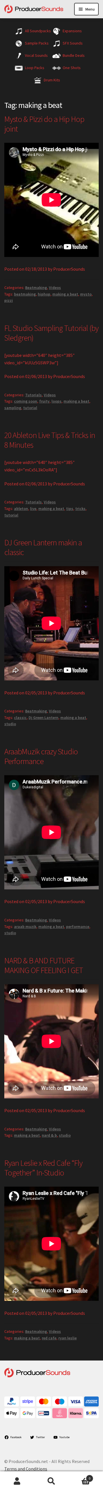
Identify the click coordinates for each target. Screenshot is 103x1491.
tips (69, 508)
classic (20, 717)
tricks (80, 508)
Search (51, 1481)
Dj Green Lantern (43, 717)
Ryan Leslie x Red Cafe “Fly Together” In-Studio (43, 1168)
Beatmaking (36, 287)
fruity (44, 401)
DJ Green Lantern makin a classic (43, 547)
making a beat (65, 294)
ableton (21, 508)
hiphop (44, 294)
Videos (55, 287)
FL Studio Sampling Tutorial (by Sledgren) (51, 333)
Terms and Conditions (25, 1469)
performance (77, 926)
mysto (86, 294)
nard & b (49, 1135)
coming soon (25, 401)
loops (57, 401)
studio (10, 723)
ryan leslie (67, 1338)
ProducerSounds (69, 269)
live (33, 508)
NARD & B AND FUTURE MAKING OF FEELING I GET (43, 965)
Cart (79, 1476)
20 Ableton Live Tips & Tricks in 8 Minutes (49, 440)
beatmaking (25, 294)
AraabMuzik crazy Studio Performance (41, 756)
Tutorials (33, 394)
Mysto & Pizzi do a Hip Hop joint (44, 124)
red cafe (49, 1338)
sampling (12, 407)
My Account (17, 1481)
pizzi (8, 300)
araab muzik (25, 926)
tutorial (30, 407)
